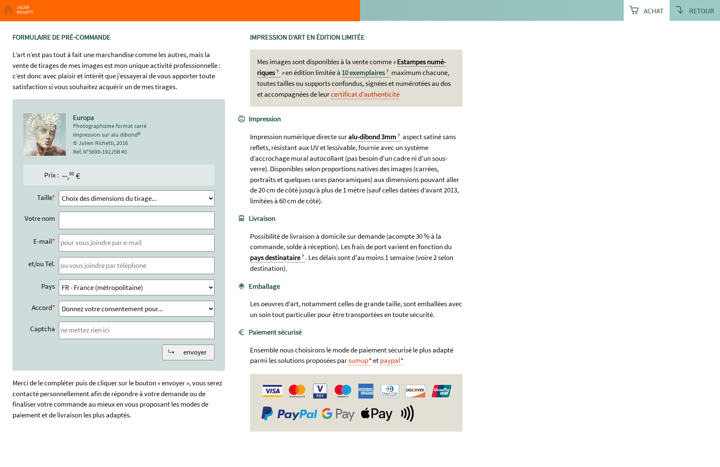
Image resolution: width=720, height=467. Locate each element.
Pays (48, 286)
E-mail (42, 241)
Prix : (51, 175)
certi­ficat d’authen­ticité (365, 94)
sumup (358, 360)
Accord (42, 307)
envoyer (195, 352)
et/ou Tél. (41, 263)
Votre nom (40, 218)
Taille (44, 197)
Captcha (42, 328)
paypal (390, 360)
